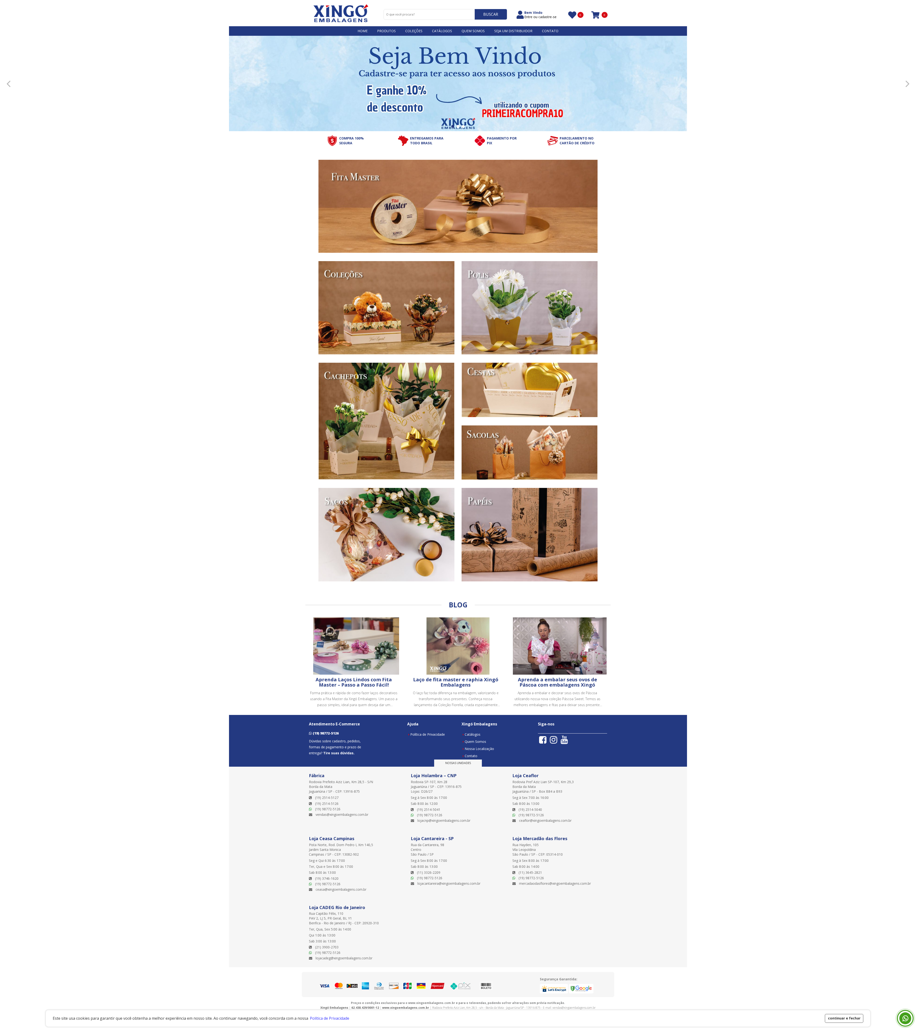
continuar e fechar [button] (844, 1018)
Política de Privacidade (427, 734)
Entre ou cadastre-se (540, 17)
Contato (471, 756)
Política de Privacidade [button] (329, 1018)
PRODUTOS (386, 31)
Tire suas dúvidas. (338, 753)
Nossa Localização (479, 748)
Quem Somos (475, 741)
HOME (363, 31)
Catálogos (472, 734)
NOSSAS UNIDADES (458, 763)
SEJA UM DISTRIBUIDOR (513, 31)
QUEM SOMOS (473, 31)
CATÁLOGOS (442, 31)
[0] (572, 15)
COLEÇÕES (413, 31)
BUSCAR (490, 14)
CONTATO (550, 31)
